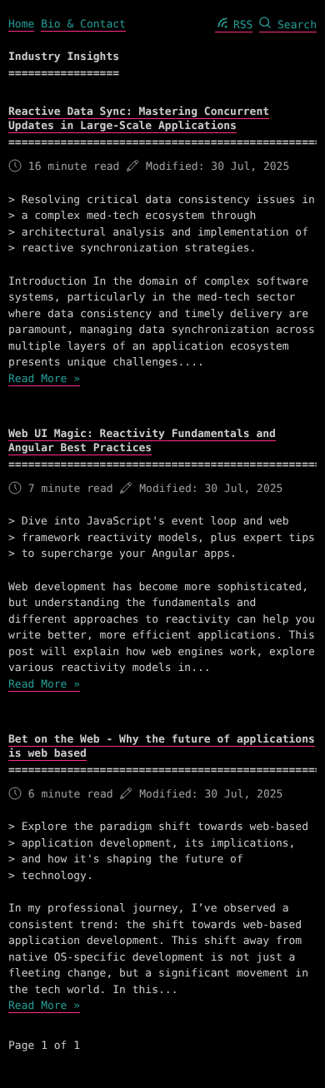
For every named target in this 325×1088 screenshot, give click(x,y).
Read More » (44, 379)
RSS (239, 25)
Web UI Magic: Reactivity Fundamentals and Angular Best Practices (142, 441)
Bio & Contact (83, 24)
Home (21, 24)
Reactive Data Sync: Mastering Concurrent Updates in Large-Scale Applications (138, 119)
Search (294, 25)
